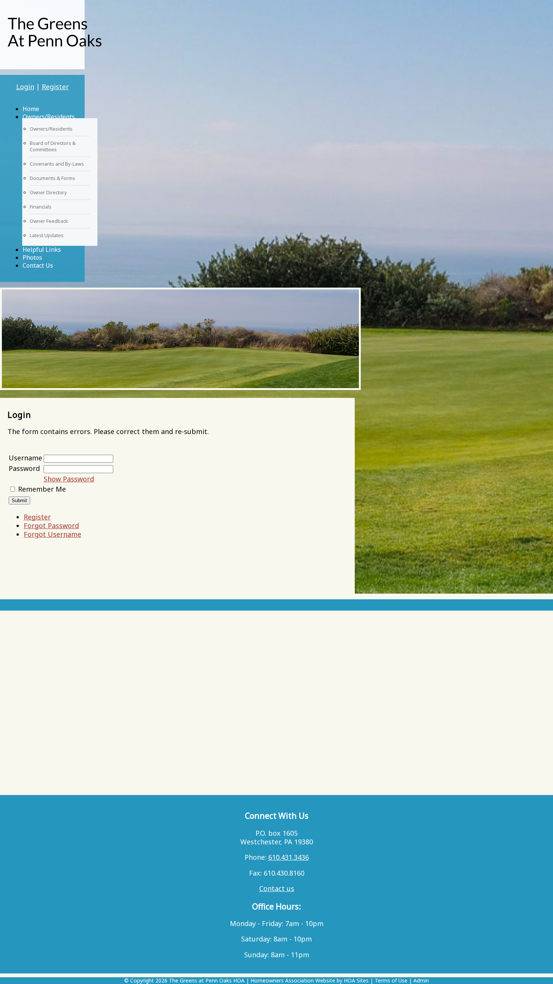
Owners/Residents (49, 117)
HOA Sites (356, 980)
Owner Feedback (49, 221)
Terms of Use (391, 980)
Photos (32, 257)
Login (25, 86)
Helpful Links (42, 249)
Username (25, 457)
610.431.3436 (288, 857)
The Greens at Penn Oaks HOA (207, 980)
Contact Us (38, 265)
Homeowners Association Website (293, 980)
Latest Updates (47, 235)
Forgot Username (52, 534)
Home (31, 109)
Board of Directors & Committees (53, 146)
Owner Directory (48, 192)
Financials (41, 206)
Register (55, 86)
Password (24, 468)
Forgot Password (51, 525)
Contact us (276, 888)
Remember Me (42, 489)
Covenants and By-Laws (57, 163)
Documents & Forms (52, 178)
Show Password (69, 478)
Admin (421, 980)
